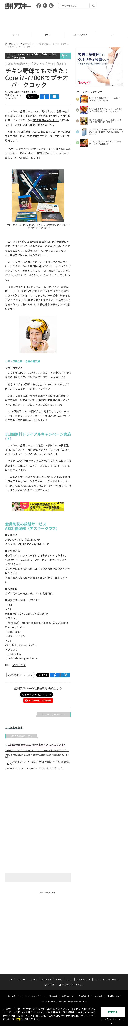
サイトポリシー (13, 996)
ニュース (33, 979)
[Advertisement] (64, 19)
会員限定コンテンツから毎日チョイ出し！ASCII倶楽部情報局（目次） (37, 750)
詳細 (18, 1019)
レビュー (21, 979)
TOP (10, 979)
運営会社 (53, 996)
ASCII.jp (51, 984)
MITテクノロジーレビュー (73, 984)
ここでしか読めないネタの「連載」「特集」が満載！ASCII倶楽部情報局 (32, 56)
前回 (57, 149)
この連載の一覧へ (23, 736)
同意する (113, 1012)
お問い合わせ (67, 996)
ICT (112, 34)
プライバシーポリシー (35, 996)
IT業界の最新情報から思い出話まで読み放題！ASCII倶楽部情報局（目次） (36, 756)
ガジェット (25, 43)
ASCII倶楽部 (42, 111)
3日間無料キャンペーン (46, 120)
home (11, 43)
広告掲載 (82, 996)
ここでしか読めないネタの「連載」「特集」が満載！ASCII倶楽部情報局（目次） (37, 763)
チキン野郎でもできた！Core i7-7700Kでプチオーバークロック (34, 768)
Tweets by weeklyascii (47, 892)
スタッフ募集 (96, 996)
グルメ (48, 34)
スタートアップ (80, 34)
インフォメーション (111, 979)
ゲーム (16, 34)
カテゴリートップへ (55, 714)
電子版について (114, 996)
